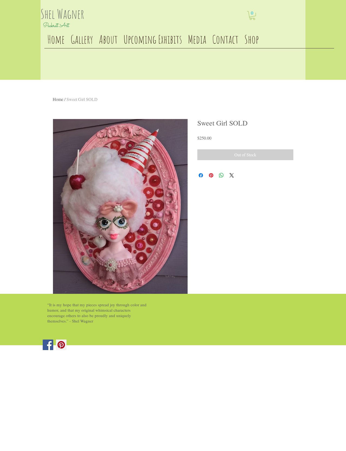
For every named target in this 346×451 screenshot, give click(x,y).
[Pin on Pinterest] (211, 175)
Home (58, 99)
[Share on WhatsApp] (221, 175)
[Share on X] (231, 175)
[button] (252, 15)
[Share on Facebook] (201, 175)
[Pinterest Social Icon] (61, 345)
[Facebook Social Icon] (48, 345)
